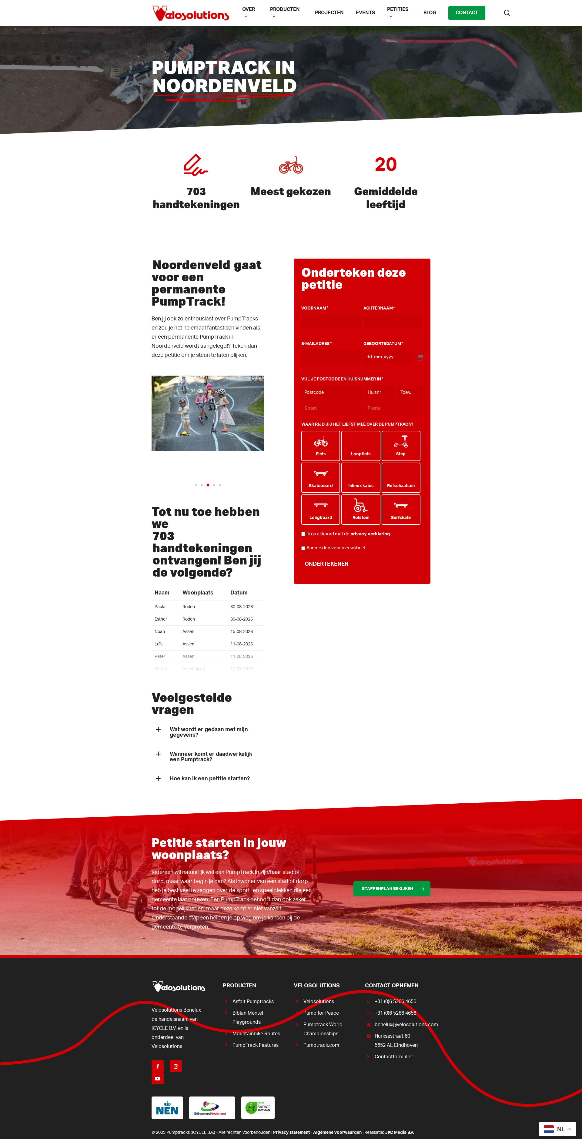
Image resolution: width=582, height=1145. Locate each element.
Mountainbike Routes (256, 1033)
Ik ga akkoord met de (348, 534)
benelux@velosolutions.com (402, 1024)
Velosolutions (318, 1001)
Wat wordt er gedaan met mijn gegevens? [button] (209, 732)
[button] (196, 485)
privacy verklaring (370, 534)
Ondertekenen (327, 564)
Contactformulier (394, 1056)
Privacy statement (291, 1132)
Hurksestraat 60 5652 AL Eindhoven (396, 1041)
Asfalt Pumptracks (253, 1001)
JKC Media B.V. (399, 1132)
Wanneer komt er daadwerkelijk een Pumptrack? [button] (211, 757)
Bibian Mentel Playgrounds (247, 1018)
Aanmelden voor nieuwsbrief (336, 548)
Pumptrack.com (321, 1045)
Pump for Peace (321, 1013)
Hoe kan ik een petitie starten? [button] (210, 779)
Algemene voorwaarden (337, 1132)
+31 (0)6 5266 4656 (395, 1001)
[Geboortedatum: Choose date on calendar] (420, 357)
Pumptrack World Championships (323, 1029)
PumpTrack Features (255, 1045)
